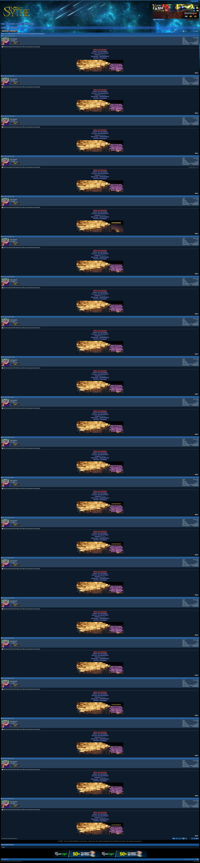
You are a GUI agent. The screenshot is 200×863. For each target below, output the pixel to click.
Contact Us (186, 859)
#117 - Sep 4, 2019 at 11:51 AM (8, 678)
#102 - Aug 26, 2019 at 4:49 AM (8, 75)
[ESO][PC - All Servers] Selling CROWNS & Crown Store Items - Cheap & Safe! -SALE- (79, 841)
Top (195, 859)
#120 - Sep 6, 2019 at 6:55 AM (8, 798)
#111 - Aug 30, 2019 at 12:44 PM (8, 437)
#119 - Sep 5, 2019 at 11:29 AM (8, 758)
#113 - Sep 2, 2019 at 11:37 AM (8, 517)
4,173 (197, 38)
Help (190, 859)
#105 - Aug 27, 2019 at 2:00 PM (8, 196)
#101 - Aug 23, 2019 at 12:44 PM (8, 35)
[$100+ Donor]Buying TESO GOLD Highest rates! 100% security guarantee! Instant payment (120, 841)
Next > (197, 31)
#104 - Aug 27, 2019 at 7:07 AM (8, 156)
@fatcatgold (103, 54)
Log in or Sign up (194, 1)
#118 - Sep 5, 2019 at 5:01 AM (8, 718)
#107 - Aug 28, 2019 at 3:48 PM (8, 276)
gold (16, 27)
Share (196, 73)
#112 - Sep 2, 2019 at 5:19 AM (8, 477)
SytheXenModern (5, 859)
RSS (197, 859)
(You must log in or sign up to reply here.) (9, 838)
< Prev (173, 31)
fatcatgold (13, 39)
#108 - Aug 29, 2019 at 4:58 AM (8, 316)
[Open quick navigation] (198, 23)
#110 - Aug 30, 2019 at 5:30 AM (8, 397)
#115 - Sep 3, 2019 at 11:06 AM (8, 597)
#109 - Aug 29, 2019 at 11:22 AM (8, 357)
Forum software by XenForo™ (11, 861)
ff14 (10, 27)
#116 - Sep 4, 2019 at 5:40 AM (8, 638)
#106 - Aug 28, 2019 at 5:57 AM (8, 236)
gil (12, 27)
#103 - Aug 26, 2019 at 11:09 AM (8, 116)
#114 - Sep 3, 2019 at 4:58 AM (8, 557)
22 (194, 31)
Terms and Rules (196, 861)
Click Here (196, 41)
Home (193, 859)
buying (6, 27)
